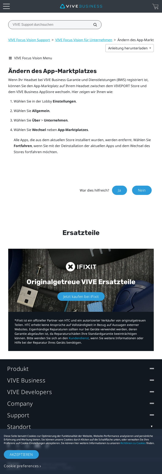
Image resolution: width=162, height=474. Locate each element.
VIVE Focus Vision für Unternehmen (83, 40)
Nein (142, 190)
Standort (19, 427)
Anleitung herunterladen (128, 48)
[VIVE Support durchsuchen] (93, 24)
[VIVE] (81, 6)
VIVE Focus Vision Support (29, 40)
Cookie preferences (21, 465)
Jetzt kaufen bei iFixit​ (81, 296)
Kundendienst (79, 338)
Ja (119, 190)
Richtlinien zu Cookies (133, 443)
